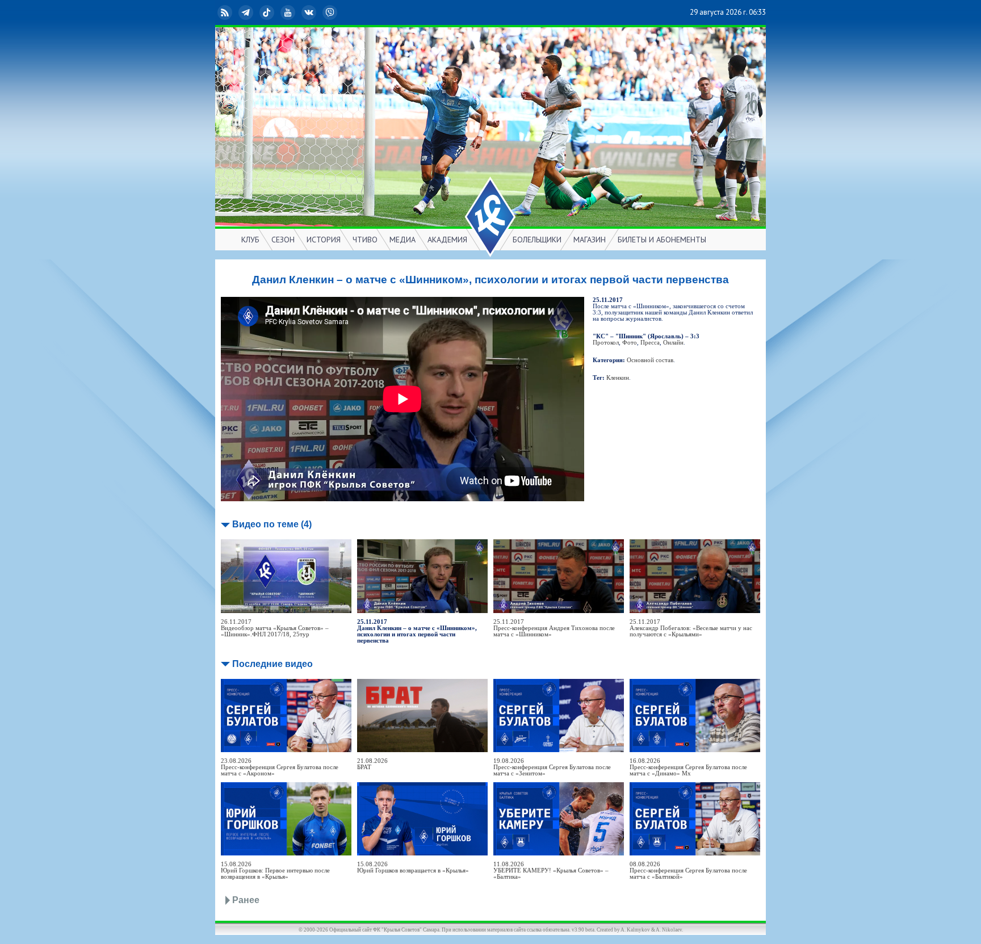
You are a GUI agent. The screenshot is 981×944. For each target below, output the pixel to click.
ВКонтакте (317, 12)
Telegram (254, 12)
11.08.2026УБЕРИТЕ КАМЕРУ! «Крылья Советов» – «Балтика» (551, 870)
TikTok (275, 12)
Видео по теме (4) (272, 524)
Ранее (245, 900)
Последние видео (272, 664)
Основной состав (650, 360)
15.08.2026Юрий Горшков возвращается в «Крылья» (413, 867)
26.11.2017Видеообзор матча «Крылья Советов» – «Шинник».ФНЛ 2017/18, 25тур (275, 628)
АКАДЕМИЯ (447, 239)
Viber (338, 12)
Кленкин (617, 378)
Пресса (650, 342)
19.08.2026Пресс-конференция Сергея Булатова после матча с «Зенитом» (552, 767)
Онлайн (673, 342)
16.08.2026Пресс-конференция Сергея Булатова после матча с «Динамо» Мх (688, 767)
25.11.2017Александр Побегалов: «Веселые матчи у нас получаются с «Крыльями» (691, 628)
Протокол (606, 342)
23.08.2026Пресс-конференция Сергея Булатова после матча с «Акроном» (279, 767)
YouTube (296, 12)
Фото (629, 342)
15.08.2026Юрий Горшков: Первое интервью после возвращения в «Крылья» (275, 870)
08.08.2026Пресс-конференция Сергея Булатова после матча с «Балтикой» (688, 870)
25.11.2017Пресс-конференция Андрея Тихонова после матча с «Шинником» (554, 628)
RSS (233, 12)
